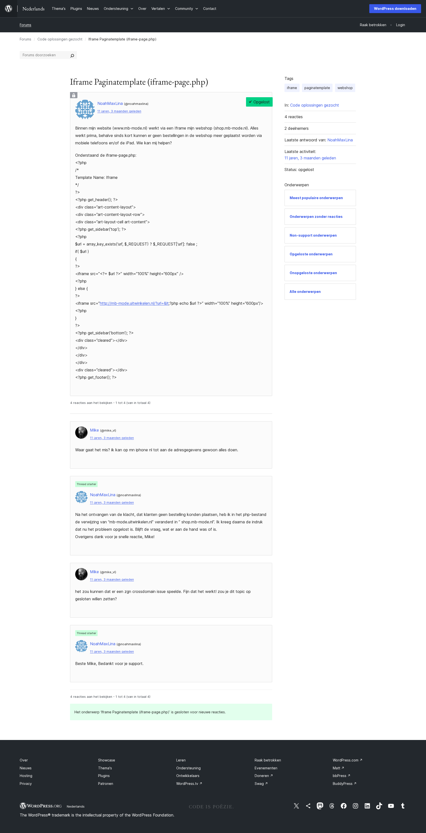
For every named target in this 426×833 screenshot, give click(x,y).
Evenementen (266, 768)
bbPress (342, 776)
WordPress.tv (189, 783)
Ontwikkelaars (187, 776)
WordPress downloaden (395, 8)
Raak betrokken (268, 760)
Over (24, 760)
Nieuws (26, 768)
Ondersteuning (188, 768)
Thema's (105, 768)
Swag (261, 783)
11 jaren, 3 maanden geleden (119, 111)
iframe (292, 88)
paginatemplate (317, 88)
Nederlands (76, 806)
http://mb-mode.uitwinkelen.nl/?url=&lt (134, 303)
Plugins (104, 776)
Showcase (106, 760)
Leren (181, 760)
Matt (338, 768)
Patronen (105, 783)
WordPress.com (348, 760)
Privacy (26, 783)
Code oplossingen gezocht (59, 39)
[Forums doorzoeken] (72, 55)
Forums (25, 25)
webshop (345, 88)
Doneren (264, 776)
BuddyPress (345, 783)
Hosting (26, 776)
